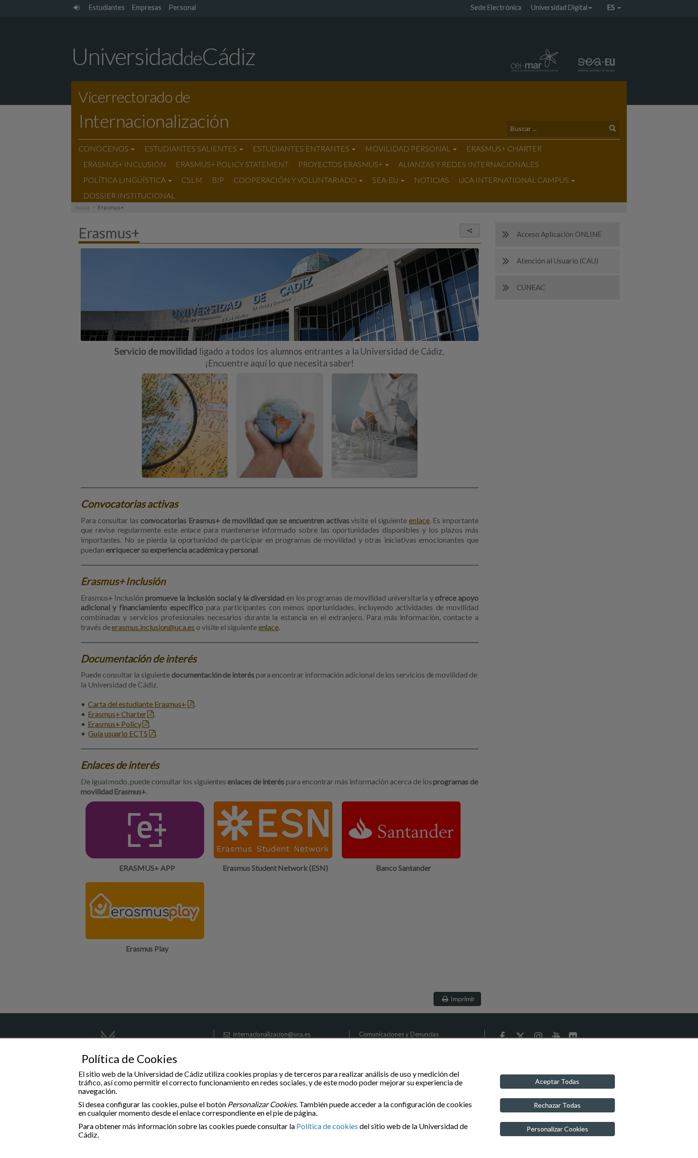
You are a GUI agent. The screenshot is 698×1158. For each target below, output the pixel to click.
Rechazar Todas (557, 1105)
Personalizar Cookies (557, 1129)
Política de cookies (327, 1125)
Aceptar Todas (557, 1081)
